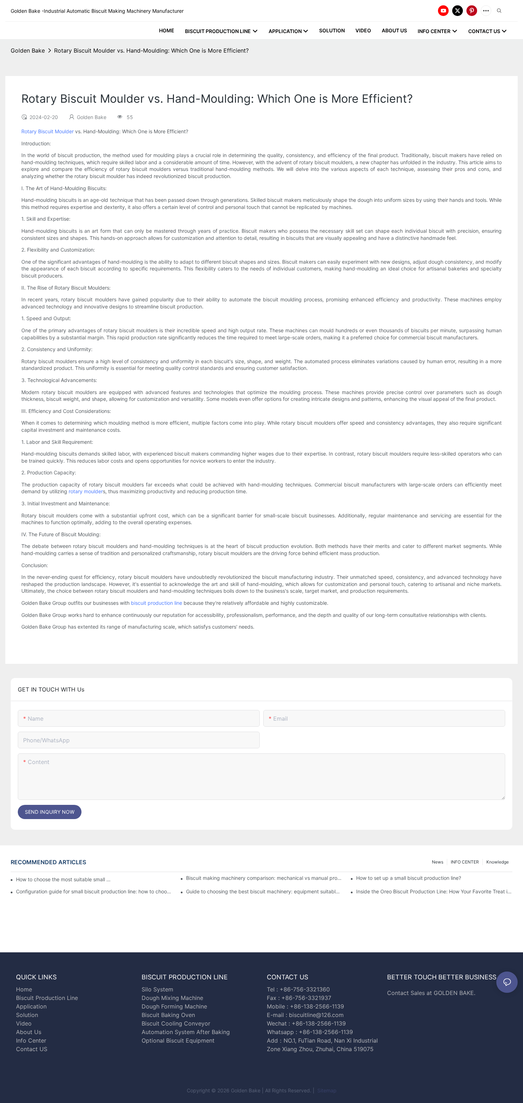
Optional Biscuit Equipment (178, 1040)
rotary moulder (86, 491)
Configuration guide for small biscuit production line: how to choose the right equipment (94, 891)
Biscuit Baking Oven (168, 1014)
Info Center (31, 1040)
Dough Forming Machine (174, 1006)
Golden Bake (28, 50)
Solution (27, 1014)
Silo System (157, 989)
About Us (28, 1031)
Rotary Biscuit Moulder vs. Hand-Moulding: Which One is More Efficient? (151, 50)
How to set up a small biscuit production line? (408, 878)
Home (24, 989)
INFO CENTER (465, 862)
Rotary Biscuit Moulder (47, 131)
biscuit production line (156, 603)
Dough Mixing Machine (172, 997)
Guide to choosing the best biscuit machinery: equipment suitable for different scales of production (264, 891)
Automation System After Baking (186, 1031)
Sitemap (326, 1090)
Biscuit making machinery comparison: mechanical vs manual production (264, 878)
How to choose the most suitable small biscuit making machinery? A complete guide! (63, 879)
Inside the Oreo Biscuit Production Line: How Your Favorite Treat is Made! (434, 891)
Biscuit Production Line (47, 997)
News (437, 862)
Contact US (32, 1049)
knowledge (497, 862)
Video (24, 1023)
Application (31, 1006)
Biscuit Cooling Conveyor (176, 1023)
